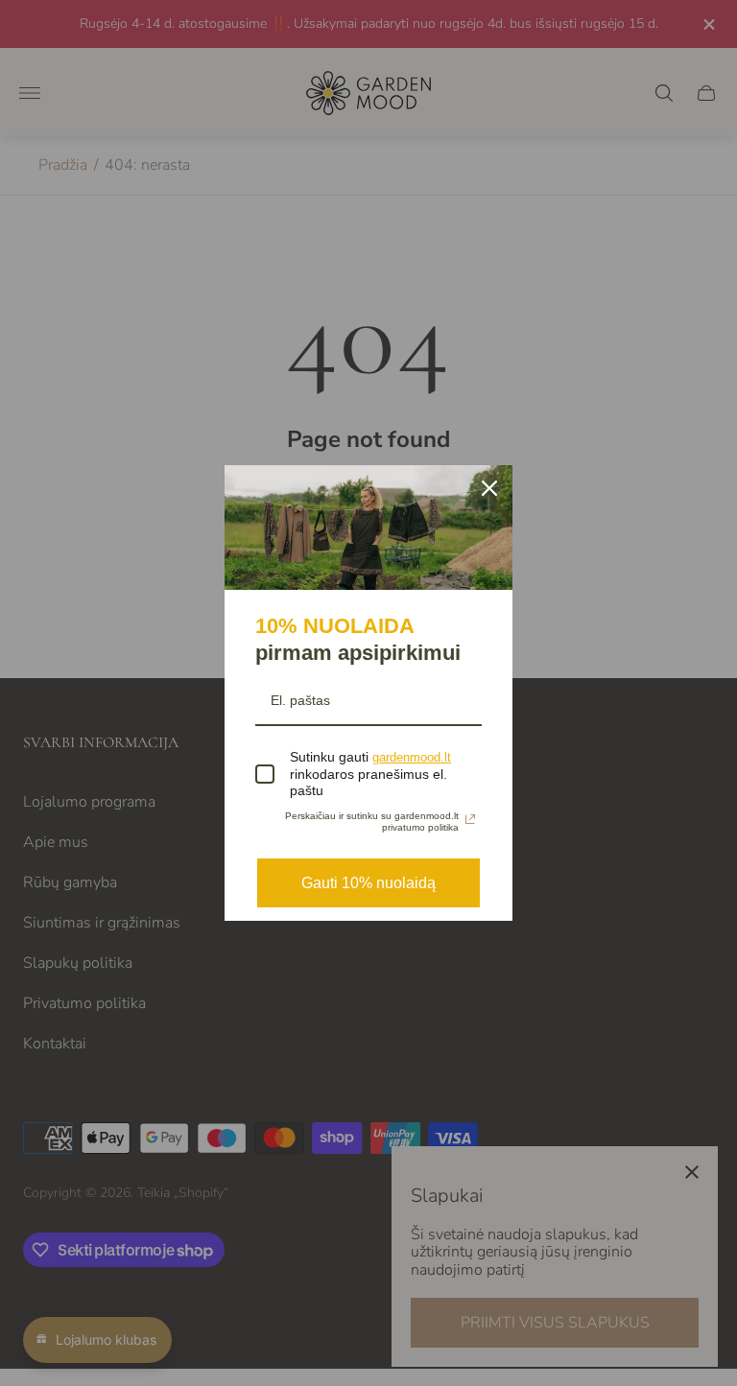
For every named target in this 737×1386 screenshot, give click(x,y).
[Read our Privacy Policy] (470, 819)
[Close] (489, 488)
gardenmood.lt (411, 757)
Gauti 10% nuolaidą (368, 883)
